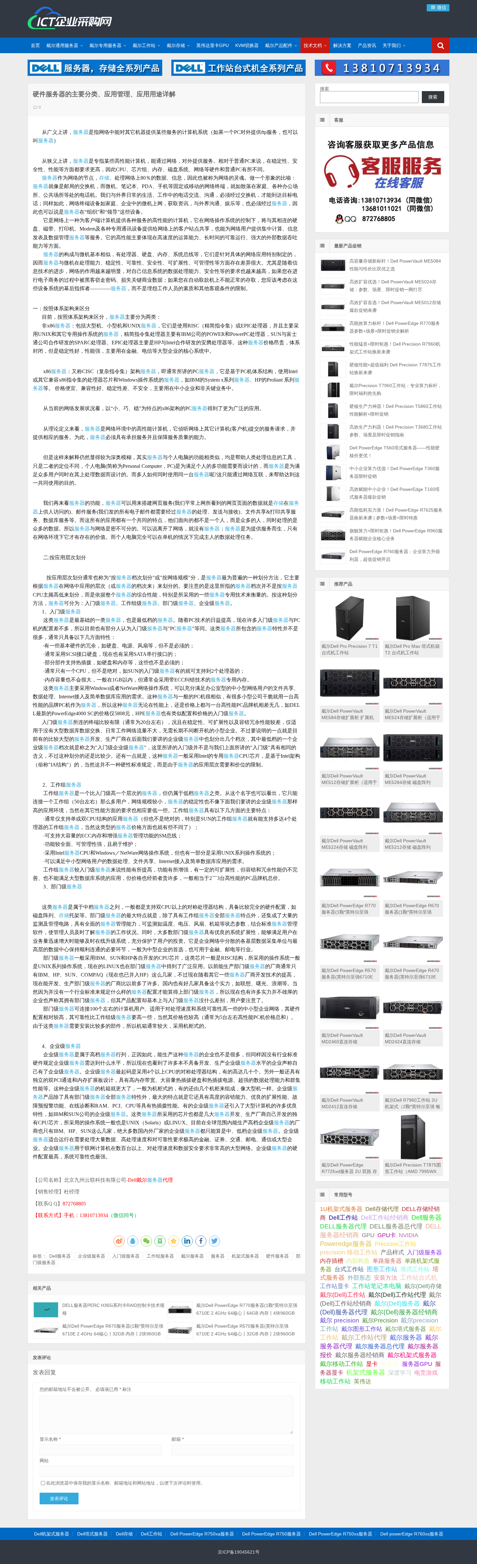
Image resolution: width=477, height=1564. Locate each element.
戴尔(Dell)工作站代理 (397, 1294)
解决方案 (342, 45)
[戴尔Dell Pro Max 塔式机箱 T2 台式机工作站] (413, 639)
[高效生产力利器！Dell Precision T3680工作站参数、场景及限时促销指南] (333, 431)
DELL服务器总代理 (396, 1226)
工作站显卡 (334, 1286)
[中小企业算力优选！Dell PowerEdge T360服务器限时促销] (333, 473)
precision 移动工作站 (349, 1252)
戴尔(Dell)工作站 (342, 1294)
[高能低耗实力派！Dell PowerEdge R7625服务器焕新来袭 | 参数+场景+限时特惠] (333, 514)
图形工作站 (382, 1269)
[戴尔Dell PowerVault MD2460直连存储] (350, 1028)
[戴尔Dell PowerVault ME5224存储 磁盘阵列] (350, 833)
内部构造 (358, 1261)
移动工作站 (335, 1381)
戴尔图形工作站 (361, 1328)
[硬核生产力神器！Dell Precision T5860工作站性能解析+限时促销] (333, 410)
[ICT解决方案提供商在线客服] (382, 226)
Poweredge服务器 (346, 1243)
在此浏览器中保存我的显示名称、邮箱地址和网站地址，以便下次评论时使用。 (125, 1483)
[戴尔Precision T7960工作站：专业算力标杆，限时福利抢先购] (333, 390)
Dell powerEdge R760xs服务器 (411, 1533)
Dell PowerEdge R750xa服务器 (202, 1533)
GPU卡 (386, 1235)
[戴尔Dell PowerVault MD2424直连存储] (413, 1028)
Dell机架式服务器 (51, 1533)
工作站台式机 (418, 1277)
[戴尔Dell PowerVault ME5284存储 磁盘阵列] (413, 768)
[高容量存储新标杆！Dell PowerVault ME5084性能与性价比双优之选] (333, 265)
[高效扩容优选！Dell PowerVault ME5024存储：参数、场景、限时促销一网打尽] (333, 286)
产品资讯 (367, 45)
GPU (368, 1235)
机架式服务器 (245, 1256)
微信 (441, 7)
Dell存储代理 (382, 1209)
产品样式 (392, 1252)
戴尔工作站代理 (364, 1337)
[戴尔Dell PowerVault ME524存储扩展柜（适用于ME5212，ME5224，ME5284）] (413, 703)
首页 (35, 45)
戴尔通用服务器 (62, 45)
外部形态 (359, 1277)
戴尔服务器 (192, 1256)
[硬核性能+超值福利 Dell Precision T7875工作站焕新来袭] (333, 369)
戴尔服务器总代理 (380, 1346)
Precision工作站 (395, 1243)
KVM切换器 (247, 45)
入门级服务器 (126, 1256)
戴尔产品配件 (278, 45)
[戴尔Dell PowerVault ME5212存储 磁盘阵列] (413, 833)
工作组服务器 (160, 1256)
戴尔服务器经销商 (360, 1355)
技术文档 (313, 45)
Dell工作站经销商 (385, 1217)
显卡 (372, 1364)
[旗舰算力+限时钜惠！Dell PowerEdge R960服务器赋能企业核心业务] (333, 535)
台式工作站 (349, 1269)
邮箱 (178, 1439)
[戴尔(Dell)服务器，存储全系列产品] (95, 74)
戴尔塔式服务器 (405, 1328)
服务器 (81, 132)
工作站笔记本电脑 (376, 1286)
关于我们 (392, 45)
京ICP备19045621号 (239, 1552)
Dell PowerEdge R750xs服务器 (340, 1533)
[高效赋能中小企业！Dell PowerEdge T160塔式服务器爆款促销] (333, 493)
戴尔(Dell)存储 (423, 1286)
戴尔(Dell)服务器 (397, 1303)
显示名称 (50, 1439)
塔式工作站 (415, 1269)
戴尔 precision (339, 1320)
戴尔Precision (380, 1320)
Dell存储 (124, 1533)
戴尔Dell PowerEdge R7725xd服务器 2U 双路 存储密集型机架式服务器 (349, 1171)
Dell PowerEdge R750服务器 (271, 1533)
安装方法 (385, 1277)
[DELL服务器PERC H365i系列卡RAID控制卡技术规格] (46, 1309)
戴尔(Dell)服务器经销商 (404, 1312)
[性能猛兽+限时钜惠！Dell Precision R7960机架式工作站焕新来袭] (333, 348)
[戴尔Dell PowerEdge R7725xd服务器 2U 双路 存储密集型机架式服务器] (350, 1157)
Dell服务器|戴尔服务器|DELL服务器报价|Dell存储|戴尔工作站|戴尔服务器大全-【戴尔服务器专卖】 (70, 17)
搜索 (324, 88)
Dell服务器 (60, 1256)
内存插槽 (331, 1261)
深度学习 (399, 1372)
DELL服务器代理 (343, 1226)
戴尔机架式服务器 (412, 1354)
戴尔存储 (176, 45)
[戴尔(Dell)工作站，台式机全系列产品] (238, 74)
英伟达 (362, 1381)
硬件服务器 (277, 1256)
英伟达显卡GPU (212, 45)
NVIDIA (408, 1235)
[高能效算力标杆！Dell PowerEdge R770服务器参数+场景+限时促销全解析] (333, 327)
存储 (104, 178)
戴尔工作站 (144, 45)
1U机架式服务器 (341, 1208)
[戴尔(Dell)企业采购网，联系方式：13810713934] (382, 74)
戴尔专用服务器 (105, 45)
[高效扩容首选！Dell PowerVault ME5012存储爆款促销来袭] (333, 307)
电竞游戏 (426, 1372)
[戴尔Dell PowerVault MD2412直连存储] (350, 1093)
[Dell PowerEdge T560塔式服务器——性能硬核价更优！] (333, 452)
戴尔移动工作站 (341, 1363)
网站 (44, 1460)
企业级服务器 (91, 1256)
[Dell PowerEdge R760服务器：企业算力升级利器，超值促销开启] (333, 556)
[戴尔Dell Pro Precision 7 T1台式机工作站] (350, 639)
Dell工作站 (343, 1217)
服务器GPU (417, 1364)
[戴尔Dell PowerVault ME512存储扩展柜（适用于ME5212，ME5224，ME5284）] (350, 768)
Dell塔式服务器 (92, 1533)
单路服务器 (387, 1261)
